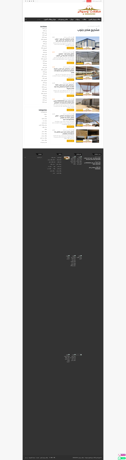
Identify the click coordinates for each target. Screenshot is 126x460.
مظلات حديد (49, 168)
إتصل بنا (37, 457)
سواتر (72, 19)
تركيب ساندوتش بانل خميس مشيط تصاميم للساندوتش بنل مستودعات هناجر (64, 71)
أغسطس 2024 (44, 48)
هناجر (54, 173)
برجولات (77, 19)
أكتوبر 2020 (44, 89)
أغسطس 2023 (44, 58)
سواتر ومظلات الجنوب (50, 19)
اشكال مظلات (59, 159)
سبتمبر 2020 (44, 91)
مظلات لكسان (59, 173)
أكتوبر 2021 (45, 78)
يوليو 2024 (45, 50)
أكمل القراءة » (70, 48)
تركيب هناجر (59, 166)
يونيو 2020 (45, 97)
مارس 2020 (44, 102)
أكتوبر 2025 (44, 35)
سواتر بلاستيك (44, 118)
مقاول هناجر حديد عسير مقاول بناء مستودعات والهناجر (64, 133)
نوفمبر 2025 (44, 32)
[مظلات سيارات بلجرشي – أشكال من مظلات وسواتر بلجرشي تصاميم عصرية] (67, 304)
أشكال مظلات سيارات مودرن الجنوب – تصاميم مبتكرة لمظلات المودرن (73, 1)
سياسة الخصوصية (32, 457)
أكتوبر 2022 (44, 67)
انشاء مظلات (59, 161)
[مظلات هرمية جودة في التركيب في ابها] (73, 357)
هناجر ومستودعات (63, 19)
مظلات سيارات (44, 135)
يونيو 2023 (45, 63)
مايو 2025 (45, 43)
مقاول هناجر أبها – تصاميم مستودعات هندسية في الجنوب (65, 55)
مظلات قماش (52, 170)
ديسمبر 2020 (44, 87)
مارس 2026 (44, 28)
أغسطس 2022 (44, 69)
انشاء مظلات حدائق (52, 161)
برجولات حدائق (59, 164)
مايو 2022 (45, 74)
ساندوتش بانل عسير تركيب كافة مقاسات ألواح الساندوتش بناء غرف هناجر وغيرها (64, 87)
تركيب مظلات (52, 164)
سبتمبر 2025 (44, 37)
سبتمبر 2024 (44, 45)
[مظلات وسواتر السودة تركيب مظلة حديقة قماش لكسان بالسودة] (67, 403)
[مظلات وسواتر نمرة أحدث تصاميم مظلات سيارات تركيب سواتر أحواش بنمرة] (79, 205)
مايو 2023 (45, 65)
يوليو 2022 (45, 71)
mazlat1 (71, 37)
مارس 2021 (44, 84)
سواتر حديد (45, 120)
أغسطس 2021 (44, 80)
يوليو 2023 (45, 61)
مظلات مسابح (44, 140)
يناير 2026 (45, 30)
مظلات (84, 19)
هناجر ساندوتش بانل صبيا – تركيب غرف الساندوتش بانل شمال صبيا (64, 40)
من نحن (26, 457)
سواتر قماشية (44, 122)
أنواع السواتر (59, 157)
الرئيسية (97, 26)
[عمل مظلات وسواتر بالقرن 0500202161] (67, 158)
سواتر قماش (59, 168)
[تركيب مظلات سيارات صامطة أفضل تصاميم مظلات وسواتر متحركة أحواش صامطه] (79, 403)
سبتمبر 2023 (44, 56)
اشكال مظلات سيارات (51, 159)
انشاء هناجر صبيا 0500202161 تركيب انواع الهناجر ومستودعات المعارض (63, 102)
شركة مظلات (44, 127)
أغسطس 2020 (44, 93)
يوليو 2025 (45, 41)
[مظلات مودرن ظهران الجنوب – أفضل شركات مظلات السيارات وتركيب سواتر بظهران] (79, 304)
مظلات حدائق (44, 131)
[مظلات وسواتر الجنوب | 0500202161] (89, 10)
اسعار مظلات (53, 157)
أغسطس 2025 (44, 39)
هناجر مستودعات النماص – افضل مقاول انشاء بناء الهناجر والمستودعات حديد (64, 118)
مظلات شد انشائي (43, 138)
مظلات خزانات (44, 133)
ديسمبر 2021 (44, 76)
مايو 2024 (45, 52)
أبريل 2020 (45, 99)
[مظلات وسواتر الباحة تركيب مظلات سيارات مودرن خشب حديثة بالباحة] (73, 205)
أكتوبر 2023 (44, 54)
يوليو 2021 (45, 82)
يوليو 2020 (45, 95)
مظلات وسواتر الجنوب (94, 19)
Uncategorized (44, 112)
